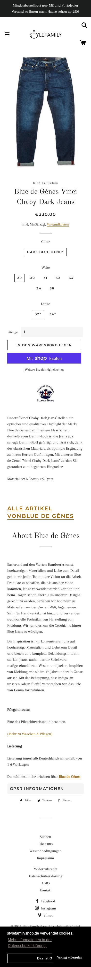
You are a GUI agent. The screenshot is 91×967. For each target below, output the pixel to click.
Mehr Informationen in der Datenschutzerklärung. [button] (30, 943)
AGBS (45, 883)
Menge (13, 332)
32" (38, 314)
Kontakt (45, 890)
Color (45, 241)
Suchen (45, 837)
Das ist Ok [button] (45, 958)
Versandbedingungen (45, 851)
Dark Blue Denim (45, 252)
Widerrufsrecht (45, 869)
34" (53, 314)
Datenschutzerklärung (45, 876)
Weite (45, 267)
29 (19, 278)
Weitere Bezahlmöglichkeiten (44, 369)
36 (52, 288)
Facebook (48, 901)
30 (32, 278)
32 (58, 278)
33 (71, 278)
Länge (45, 304)
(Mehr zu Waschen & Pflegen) (29, 734)
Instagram (48, 908)
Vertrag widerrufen (69, 957)
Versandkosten (58, 224)
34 (38, 288)
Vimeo (47, 915)
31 (46, 278)
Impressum (45, 858)
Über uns (46, 844)
